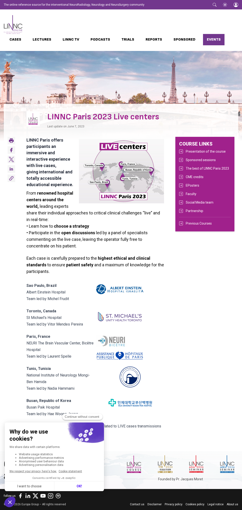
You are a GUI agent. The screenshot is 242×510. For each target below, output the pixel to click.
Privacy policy (173, 504)
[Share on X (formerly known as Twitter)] (11, 159)
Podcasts (100, 39)
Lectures (42, 39)
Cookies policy (195, 504)
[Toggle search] (214, 5)
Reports (154, 39)
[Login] (235, 4)
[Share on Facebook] (11, 150)
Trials (127, 39)
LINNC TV (71, 39)
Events (214, 39)
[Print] (11, 140)
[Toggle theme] (225, 5)
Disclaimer (154, 504)
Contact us (137, 504)
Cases (15, 39)
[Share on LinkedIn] (11, 169)
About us (232, 504)
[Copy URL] (11, 178)
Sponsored (184, 39)
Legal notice (215, 504)
